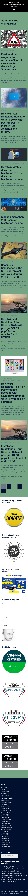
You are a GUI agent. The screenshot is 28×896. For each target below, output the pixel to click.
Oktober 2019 (5, 811)
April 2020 (4, 806)
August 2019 (5, 813)
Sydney (10, 893)
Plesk (12, 50)
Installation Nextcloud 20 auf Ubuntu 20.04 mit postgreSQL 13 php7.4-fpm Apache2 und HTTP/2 (14, 453)
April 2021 (4, 794)
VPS (23, 163)
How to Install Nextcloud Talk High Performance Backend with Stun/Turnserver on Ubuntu (14, 875)
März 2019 (4, 817)
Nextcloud (16, 442)
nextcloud (16, 110)
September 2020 (6, 802)
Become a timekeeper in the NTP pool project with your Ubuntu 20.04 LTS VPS (11, 271)
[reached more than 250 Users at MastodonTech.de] (14, 204)
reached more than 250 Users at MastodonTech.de (12, 220)
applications (5, 380)
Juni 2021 (4, 792)
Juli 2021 (3, 789)
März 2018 (4, 840)
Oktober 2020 (5, 800)
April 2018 (4, 838)
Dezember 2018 (5, 823)
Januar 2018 (4, 844)
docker (12, 163)
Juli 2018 (3, 832)
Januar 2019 (4, 821)
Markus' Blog (14, 2)
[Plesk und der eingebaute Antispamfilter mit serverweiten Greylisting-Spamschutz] (14, 39)
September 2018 (6, 827)
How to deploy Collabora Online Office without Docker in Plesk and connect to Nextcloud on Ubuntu (12, 869)
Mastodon (18, 163)
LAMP (11, 110)
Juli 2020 (4, 804)
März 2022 (4, 787)
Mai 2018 (4, 836)
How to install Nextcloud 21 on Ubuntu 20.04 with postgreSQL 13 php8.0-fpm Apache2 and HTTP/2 (12, 328)
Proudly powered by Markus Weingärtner (12, 891)
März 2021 (4, 796)
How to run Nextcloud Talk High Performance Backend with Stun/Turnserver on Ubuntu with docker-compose (13, 392)
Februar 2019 (5, 819)
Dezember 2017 (5, 846)
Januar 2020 (5, 808)
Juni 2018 (4, 834)
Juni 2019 (4, 815)
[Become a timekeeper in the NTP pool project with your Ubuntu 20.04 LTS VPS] (14, 250)
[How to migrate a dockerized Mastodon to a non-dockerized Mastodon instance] (14, 154)
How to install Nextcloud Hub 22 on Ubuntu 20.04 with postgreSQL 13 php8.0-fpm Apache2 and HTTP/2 (13, 122)
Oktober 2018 (5, 825)
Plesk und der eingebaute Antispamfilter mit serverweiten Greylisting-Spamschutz (12, 62)
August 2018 (5, 830)
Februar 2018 (5, 842)
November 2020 (6, 798)
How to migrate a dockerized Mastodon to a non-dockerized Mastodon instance (13, 173)
